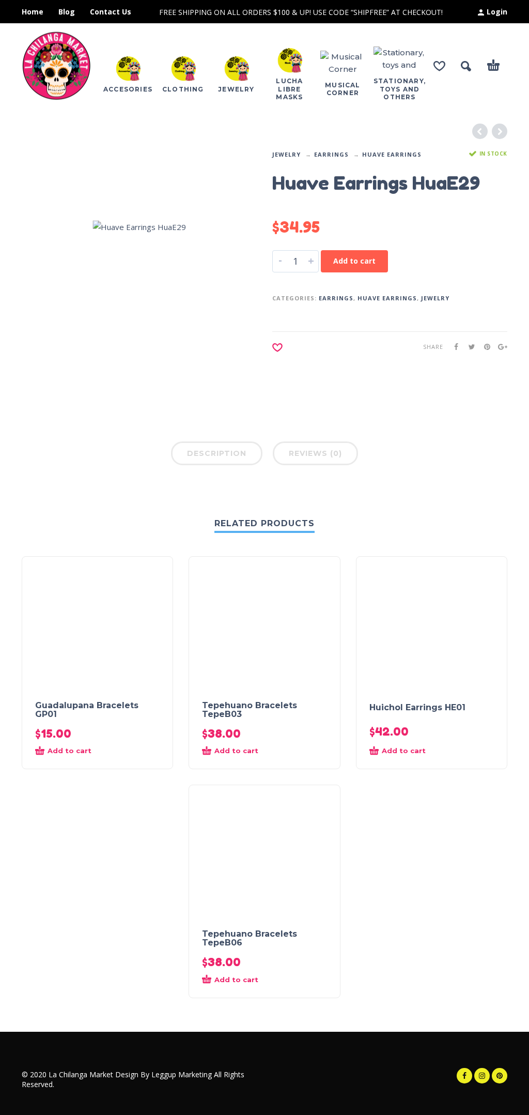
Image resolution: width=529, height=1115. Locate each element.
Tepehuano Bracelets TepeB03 (249, 709)
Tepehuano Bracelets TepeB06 (249, 938)
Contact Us (110, 12)
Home (32, 12)
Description (216, 453)
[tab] (217, 455)
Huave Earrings (392, 154)
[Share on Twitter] (468, 346)
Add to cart (354, 261)
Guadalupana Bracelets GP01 (86, 709)
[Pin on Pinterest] (484, 346)
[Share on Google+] (499, 346)
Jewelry (286, 154)
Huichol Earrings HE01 (417, 707)
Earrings (331, 154)
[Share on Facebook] (453, 346)
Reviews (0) (315, 453)
